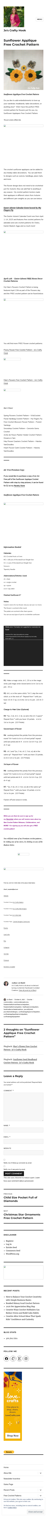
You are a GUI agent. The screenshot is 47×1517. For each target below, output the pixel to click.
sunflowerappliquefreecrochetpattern (15, 1014)
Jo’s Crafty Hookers (18, 902)
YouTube (6, 954)
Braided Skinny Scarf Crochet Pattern (23, 1303)
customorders (8, 1002)
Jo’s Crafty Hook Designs (20, 909)
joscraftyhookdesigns (11, 1012)
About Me (7, 1473)
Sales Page (8, 1484)
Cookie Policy (12, 1507)
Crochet (29, 999)
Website (6, 896)
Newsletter (10, 819)
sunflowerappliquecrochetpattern (29, 1012)
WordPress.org (12, 1254)
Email (7, 1137)
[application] (23, 646)
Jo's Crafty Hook (15, 30)
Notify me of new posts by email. (14, 1169)
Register (9, 1241)
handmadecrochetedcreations (13, 1009)
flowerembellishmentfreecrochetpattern (16, 1004)
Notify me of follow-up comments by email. (18, 1163)
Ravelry (6, 928)
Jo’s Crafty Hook (16, 915)
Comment (9, 1090)
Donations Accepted (9, 967)
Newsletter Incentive (12, 1478)
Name (7, 1125)
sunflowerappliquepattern (12, 1016)
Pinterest (6, 960)
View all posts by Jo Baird (27, 990)
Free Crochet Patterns (12, 1495)
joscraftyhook (28, 1009)
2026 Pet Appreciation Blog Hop (20, 1306)
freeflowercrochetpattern (30, 1007)
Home (6, 1467)
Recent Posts (9, 1490)
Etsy (5, 941)
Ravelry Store (19, 485)
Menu (39, 19)
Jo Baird (9, 999)
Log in (9, 1244)
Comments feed (13, 1250)
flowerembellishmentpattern (13, 1007)
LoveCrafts (7, 934)
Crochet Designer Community (21, 921)
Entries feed (11, 1247)
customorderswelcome (21, 1002)
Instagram (6, 947)
